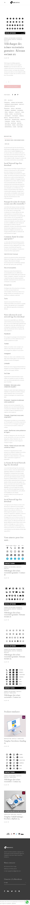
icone (6, 114)
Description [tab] (7, 136)
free (6, 112)
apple (12, 108)
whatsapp (20, 124)
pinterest (15, 115)
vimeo (13, 124)
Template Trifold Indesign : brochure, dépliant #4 (13, 818)
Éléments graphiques (11, 104)
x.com (14, 126)
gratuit (17, 112)
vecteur (13, 123)
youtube (19, 126)
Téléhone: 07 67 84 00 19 (10, 868)
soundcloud (15, 119)
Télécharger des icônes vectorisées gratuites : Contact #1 (14, 573)
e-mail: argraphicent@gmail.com (12, 871)
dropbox (13, 110)
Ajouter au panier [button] (12, 578)
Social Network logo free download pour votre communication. (14, 196)
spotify (23, 119)
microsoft (8, 115)
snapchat (8, 119)
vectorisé (8, 124)
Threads (7, 121)
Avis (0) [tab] (7, 143)
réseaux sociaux (14, 117)
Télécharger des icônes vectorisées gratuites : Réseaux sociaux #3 (14, 657)
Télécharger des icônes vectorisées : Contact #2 (12, 696)
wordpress (8, 126)
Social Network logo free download (13, 147)
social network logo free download (14, 316)
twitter (7, 123)
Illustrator (6, 66)
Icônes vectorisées (10, 38)
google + (11, 112)
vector (19, 123)
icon (22, 112)
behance (18, 108)
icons (11, 114)
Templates (13, 692)
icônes (13, 63)
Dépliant (13, 814)
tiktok (13, 121)
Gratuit (14, 39)
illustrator (17, 114)
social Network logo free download (15, 468)
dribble (7, 110)
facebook (20, 110)
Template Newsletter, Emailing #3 (15, 742)
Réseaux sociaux (10, 106)
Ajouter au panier (12, 86)
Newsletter (7, 738)
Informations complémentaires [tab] (14, 140)
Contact (18, 567)
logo (13, 149)
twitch (18, 121)
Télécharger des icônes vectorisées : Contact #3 (12, 780)
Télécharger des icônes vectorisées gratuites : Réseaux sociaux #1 (14, 615)
